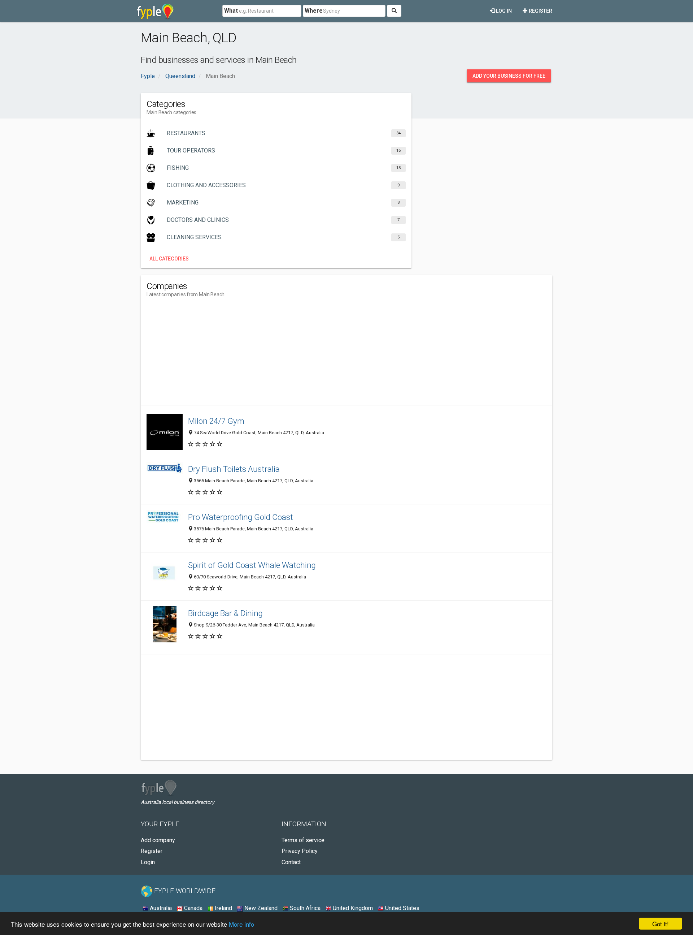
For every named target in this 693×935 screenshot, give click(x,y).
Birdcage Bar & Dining (225, 613)
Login (148, 862)
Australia (160, 908)
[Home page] (155, 11)
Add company (158, 840)
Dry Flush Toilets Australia (234, 469)
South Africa (304, 908)
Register (540, 11)
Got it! (660, 923)
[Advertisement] (278, 354)
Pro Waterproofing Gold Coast (240, 517)
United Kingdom (352, 908)
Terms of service (303, 840)
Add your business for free (508, 76)
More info (241, 923)
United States (401, 908)
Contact (291, 862)
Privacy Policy (300, 851)
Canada (192, 908)
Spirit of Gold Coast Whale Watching (252, 565)
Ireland (222, 908)
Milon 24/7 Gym (216, 421)
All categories (169, 259)
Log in (503, 11)
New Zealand (260, 908)
